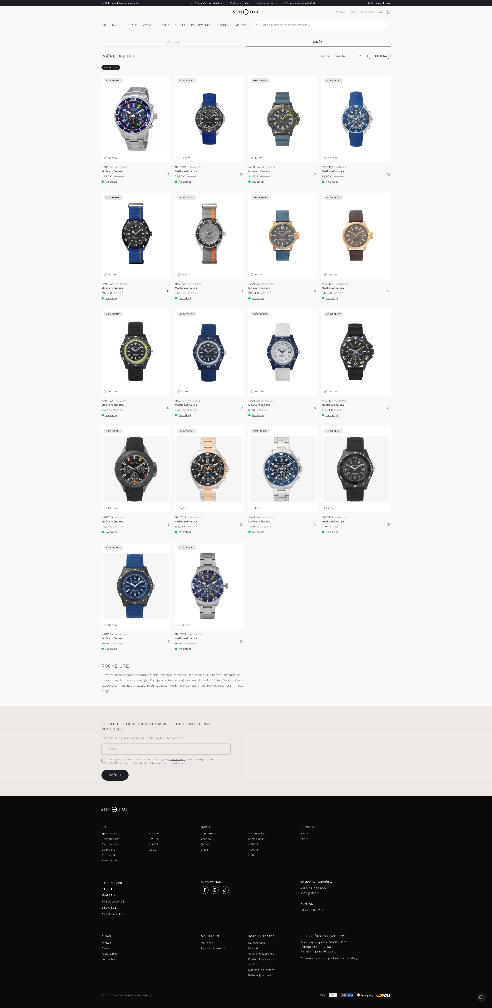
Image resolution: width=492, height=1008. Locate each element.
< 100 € (153, 844)
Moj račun (207, 942)
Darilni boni (111, 883)
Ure (104, 25)
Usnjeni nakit (256, 838)
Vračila (252, 964)
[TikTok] (225, 890)
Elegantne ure (110, 838)
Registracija (374, 3)
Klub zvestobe (113, 914)
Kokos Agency (144, 995)
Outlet (180, 25)
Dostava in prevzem (261, 969)
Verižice (206, 838)
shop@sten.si (309, 893)
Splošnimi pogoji (177, 759)
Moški (318, 42)
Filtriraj (381, 56)
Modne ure (108, 849)
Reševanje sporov (259, 975)
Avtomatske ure (111, 855)
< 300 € (154, 833)
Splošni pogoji (257, 942)
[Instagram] (215, 890)
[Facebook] (205, 890)
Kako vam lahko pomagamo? (121, 3)
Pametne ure (109, 860)
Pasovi (304, 833)
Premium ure (109, 844)
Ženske (173, 42)
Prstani (205, 844)
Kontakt (340, 11)
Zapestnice (208, 833)
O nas (352, 11)
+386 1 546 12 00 (312, 910)
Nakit (116, 25)
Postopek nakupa (259, 959)
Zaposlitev (108, 959)
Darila (164, 25)
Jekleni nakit (256, 833)
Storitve (223, 25)
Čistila (304, 838)
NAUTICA (109, 67)
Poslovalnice (367, 11)
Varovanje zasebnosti (262, 953)
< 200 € (154, 838)
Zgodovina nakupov (213, 948)
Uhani (204, 849)
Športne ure (109, 833)
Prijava (387, 3)
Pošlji (115, 775)
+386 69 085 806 (313, 888)
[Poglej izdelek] (168, 174)
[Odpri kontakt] (481, 997)
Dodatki (132, 25)
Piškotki (253, 948)
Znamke (148, 25)
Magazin (241, 25)
